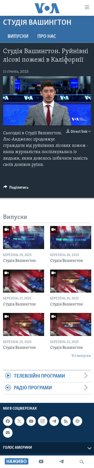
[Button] (16, 188)
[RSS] (65, 421)
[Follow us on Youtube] (31, 421)
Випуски (18, 36)
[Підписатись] (8, 432)
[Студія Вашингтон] (23, 237)
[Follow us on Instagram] (42, 421)
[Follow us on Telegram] (54, 421)
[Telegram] (61, 461)
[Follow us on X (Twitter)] (19, 421)
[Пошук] (81, 461)
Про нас (46, 36)
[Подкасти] (77, 421)
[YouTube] (41, 461)
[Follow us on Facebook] (8, 421)
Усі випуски (81, 356)
